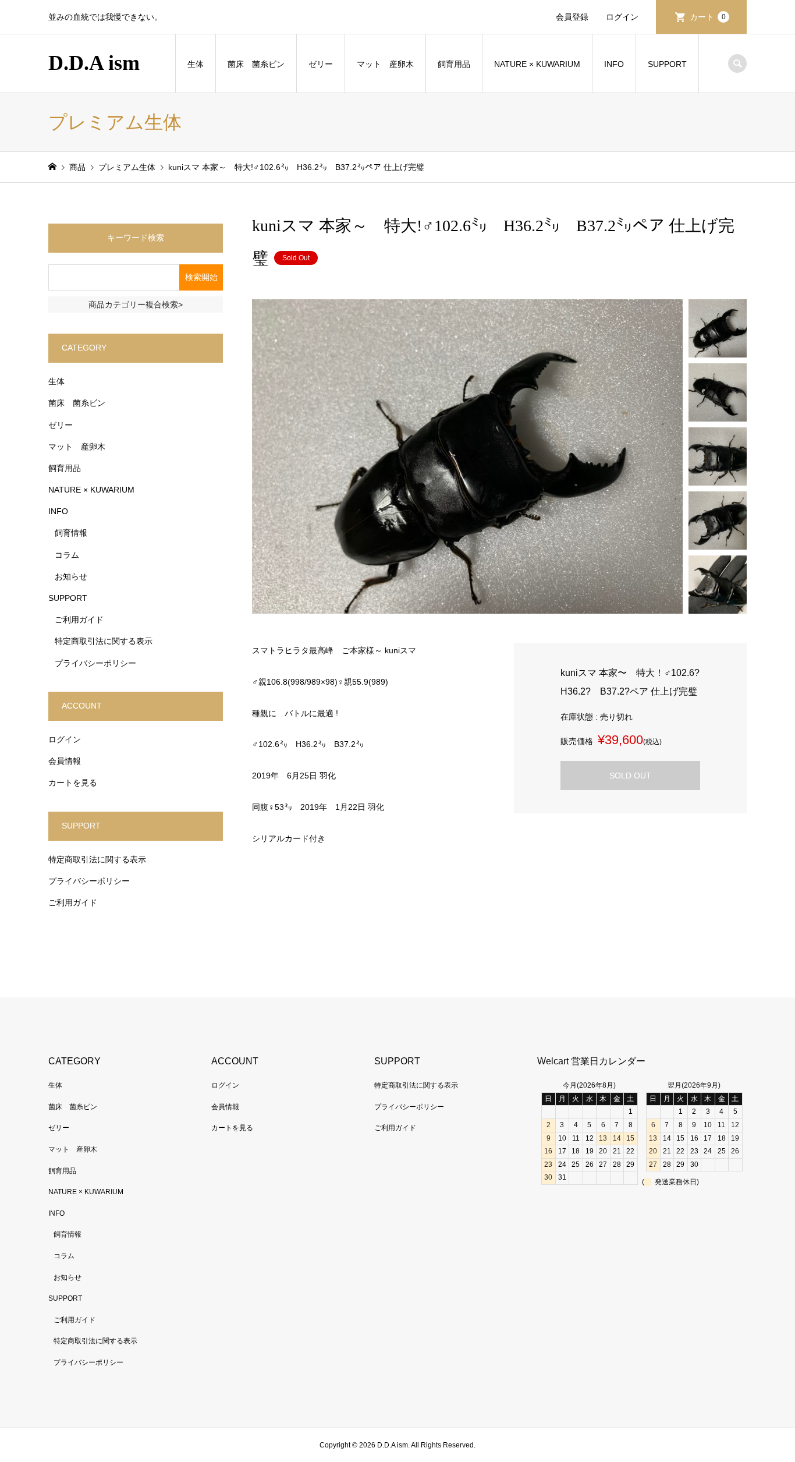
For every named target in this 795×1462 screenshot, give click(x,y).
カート (708, 17)
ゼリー (320, 64)
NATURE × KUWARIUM (537, 64)
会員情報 (64, 761)
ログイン (622, 17)
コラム (67, 555)
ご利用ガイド (79, 619)
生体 (195, 64)
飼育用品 (454, 64)
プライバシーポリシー (95, 663)
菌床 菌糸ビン (256, 64)
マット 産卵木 (385, 64)
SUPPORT (667, 64)
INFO (614, 64)
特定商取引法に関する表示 (103, 641)
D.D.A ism (94, 63)
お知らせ (71, 576)
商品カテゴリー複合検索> (135, 304)
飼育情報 (71, 532)
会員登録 (572, 17)
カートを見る (72, 782)
